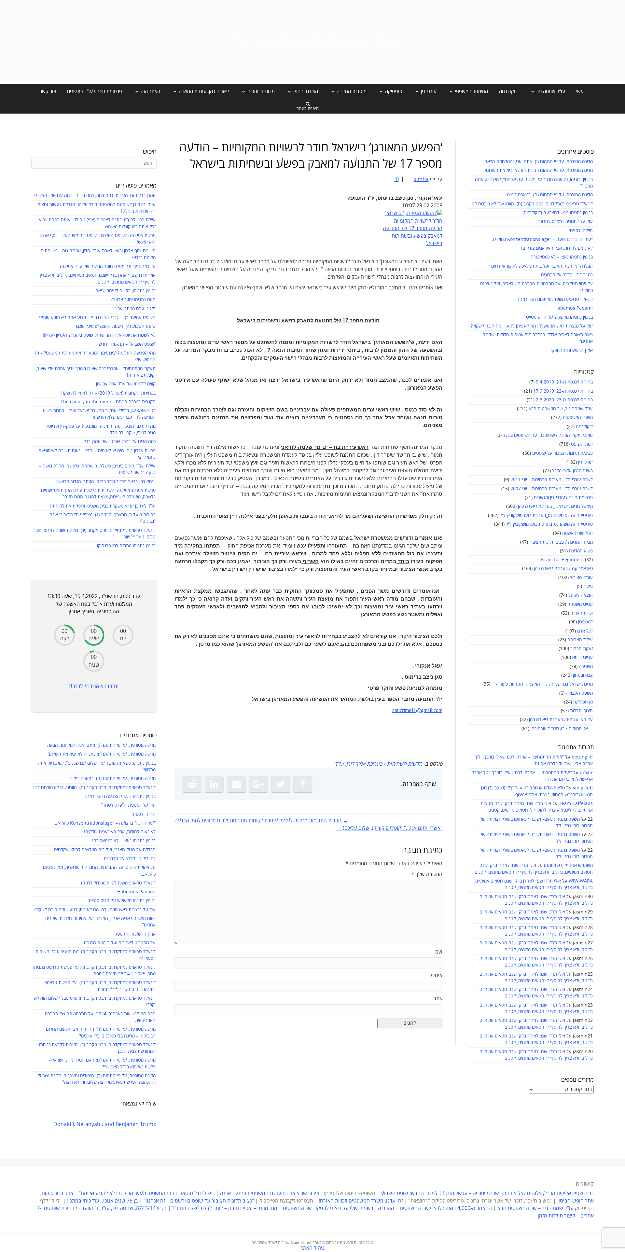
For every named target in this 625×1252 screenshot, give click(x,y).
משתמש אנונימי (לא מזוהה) (568, 865)
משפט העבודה (579, 693)
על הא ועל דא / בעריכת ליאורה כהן (561, 719)
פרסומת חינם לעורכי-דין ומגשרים (563, 497)
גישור (588, 586)
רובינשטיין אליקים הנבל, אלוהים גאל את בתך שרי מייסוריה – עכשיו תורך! (518, 1193)
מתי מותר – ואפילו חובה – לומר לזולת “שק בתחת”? (224, 1208)
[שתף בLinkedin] (214, 784)
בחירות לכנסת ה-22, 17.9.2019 (563, 391)
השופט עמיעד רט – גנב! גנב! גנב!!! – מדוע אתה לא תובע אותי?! (97, 317)
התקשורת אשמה (577, 533)
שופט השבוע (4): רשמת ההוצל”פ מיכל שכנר (115, 326)
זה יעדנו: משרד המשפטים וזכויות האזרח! (361, 1201)
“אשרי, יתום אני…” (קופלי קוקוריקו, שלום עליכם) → (389, 828)
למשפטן (585, 622)
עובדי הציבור (581, 577)
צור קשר (48, 91)
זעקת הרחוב (581, 648)
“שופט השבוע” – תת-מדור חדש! (126, 344)
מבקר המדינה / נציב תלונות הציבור (561, 542)
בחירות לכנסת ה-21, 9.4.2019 (564, 382)
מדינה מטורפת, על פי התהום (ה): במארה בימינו (550, 195)
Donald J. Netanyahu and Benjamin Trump (105, 1124)
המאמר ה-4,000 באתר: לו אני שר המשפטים (446, 1208)
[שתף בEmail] (236, 784)
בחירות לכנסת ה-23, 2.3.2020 (564, 400)
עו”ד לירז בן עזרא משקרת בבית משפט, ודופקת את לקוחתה (103, 506)
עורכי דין (585, 462)
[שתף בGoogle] (258, 784)
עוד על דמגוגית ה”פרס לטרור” (565, 221)
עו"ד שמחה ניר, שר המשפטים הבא (561, 408)
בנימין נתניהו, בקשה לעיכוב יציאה (125, 291)
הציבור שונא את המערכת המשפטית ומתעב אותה (271, 1193)
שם (438, 952)
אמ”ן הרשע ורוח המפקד (571, 350)
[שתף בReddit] (192, 784)
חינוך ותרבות (581, 711)
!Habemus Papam (573, 308)
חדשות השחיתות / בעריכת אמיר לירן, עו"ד (378, 764)
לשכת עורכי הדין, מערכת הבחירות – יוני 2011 (551, 479)
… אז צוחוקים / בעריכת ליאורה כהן (562, 728)
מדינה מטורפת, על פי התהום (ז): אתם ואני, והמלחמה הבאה (538, 161)
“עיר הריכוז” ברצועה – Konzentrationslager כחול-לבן (542, 239)
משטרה (586, 666)
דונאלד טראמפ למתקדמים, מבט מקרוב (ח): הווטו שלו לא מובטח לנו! (531, 204)
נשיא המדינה (581, 551)
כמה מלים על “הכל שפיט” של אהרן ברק (119, 441)
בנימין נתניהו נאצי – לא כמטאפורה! (561, 257)
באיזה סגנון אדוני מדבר (572, 471)
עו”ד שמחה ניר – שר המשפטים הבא (535, 1208)
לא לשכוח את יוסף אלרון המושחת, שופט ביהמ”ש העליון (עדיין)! (99, 335)
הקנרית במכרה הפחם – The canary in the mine (108, 402)
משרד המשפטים (578, 417)
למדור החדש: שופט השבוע (409, 1193)
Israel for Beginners (562, 560)
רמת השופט (582, 444)
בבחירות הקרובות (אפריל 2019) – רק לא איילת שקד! (108, 393)
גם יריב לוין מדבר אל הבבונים (567, 275)
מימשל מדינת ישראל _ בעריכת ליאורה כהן (555, 506)
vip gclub (583, 788)
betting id (582, 757)
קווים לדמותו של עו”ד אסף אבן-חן (126, 384)
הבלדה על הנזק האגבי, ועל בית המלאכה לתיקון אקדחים (542, 266)
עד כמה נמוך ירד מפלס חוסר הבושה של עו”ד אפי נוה (108, 266)
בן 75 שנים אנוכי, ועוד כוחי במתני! (102, 1201)
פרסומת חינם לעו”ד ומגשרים (94, 91)
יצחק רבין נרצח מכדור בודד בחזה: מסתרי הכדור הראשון (106, 481)
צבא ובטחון (583, 675)
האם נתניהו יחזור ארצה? (133, 299)
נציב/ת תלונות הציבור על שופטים (562, 453)
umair (586, 772)
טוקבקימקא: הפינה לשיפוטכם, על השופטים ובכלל (548, 435)
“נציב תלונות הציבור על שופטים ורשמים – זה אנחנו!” (199, 1201)
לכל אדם (585, 631)
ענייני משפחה (580, 604)
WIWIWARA (581, 881)
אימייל (436, 975)
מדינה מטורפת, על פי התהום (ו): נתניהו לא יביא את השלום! (539, 170)
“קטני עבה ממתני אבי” (135, 309)
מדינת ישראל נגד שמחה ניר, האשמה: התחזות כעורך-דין (542, 684)
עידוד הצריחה (580, 640)
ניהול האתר (312, 1248)
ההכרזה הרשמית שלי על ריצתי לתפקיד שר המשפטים (338, 1208)
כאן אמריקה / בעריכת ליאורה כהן (563, 568)
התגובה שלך (426, 874)
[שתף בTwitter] (280, 784)
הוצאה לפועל (580, 595)
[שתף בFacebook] (302, 784)
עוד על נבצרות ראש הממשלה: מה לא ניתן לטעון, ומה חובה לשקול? (532, 326)
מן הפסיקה (583, 702)
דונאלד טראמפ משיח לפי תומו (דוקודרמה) (555, 299)
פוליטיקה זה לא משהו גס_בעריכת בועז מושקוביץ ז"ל (546, 515)
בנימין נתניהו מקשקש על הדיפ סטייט (559, 317)
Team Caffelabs (576, 803)
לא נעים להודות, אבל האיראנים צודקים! (557, 248)
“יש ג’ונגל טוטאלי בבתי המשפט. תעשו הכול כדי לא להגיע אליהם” (147, 1193)
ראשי (581, 91)
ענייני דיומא (582, 657)
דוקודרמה (508, 91)
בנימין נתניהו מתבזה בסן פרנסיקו (126, 546)
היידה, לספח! (581, 230)
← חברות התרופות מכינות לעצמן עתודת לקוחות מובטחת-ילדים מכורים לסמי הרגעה (261, 820)
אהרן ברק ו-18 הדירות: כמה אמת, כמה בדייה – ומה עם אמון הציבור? (94, 195)
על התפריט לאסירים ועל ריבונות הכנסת (120, 943)
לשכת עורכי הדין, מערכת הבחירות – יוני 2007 (551, 489)
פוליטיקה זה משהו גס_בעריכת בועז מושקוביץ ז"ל (549, 524)
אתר (438, 998)
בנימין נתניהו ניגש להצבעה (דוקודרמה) (557, 213)
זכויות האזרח (581, 613)
